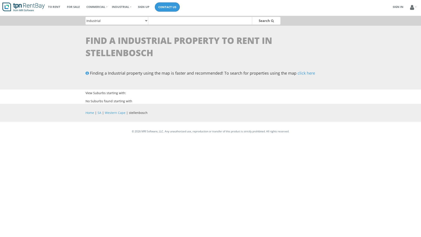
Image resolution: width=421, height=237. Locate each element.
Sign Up (143, 7)
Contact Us (167, 7)
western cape (115, 113)
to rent (54, 7)
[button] (412, 7)
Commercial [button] (95, 7)
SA (99, 113)
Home (90, 113)
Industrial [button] (120, 7)
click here (306, 73)
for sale (73, 7)
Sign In (398, 7)
